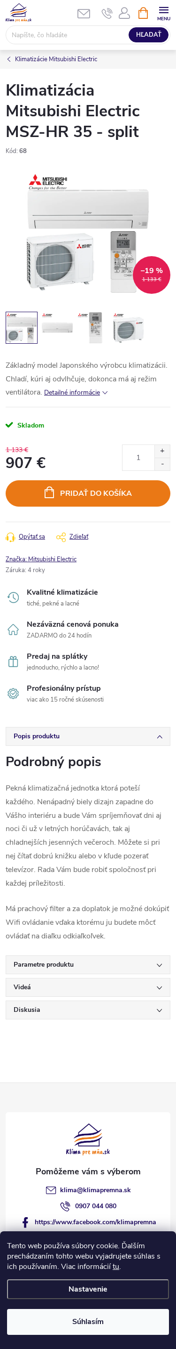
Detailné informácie (72, 392)
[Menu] (163, 12)
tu (116, 1266)
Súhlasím (88, 1322)
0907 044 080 (95, 1206)
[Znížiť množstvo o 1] (162, 464)
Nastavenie (88, 1289)
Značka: (41, 559)
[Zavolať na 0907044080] (107, 13)
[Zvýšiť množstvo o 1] (162, 451)
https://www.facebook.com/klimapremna (95, 1222)
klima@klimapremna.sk (95, 1190)
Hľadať (148, 35)
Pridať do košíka (96, 493)
